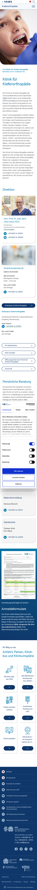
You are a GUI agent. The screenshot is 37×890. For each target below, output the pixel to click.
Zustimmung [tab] (6, 410)
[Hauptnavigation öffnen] (33, 6)
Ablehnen (18, 484)
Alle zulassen (18, 471)
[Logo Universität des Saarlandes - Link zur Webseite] (10, 861)
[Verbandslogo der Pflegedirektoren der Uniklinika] (27, 868)
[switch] (32, 449)
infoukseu (24, 843)
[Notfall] (30, 1)
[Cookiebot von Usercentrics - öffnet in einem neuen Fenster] (26, 404)
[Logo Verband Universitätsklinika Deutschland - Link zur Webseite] (10, 867)
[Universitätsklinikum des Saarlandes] (7, 1)
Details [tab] (18, 410)
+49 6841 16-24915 (13, 326)
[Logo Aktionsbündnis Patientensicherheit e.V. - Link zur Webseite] (27, 860)
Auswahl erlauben (18, 477)
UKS (5, 98)
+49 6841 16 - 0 (27, 837)
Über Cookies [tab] (30, 410)
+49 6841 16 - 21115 (25, 840)
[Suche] (33, 2)
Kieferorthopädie (10, 6)
